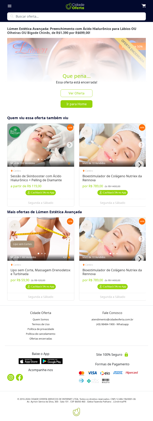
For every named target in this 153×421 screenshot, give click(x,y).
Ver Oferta (76, 93)
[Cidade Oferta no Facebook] (19, 377)
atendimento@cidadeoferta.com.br (112, 319)
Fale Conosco (112, 313)
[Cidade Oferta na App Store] (29, 361)
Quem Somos (41, 319)
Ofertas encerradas (40, 338)
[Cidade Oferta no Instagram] (10, 377)
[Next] (139, 164)
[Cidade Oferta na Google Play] (52, 361)
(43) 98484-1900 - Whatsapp (112, 324)
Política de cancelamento (40, 334)
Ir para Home (77, 104)
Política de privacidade (40, 329)
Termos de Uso (41, 324)
